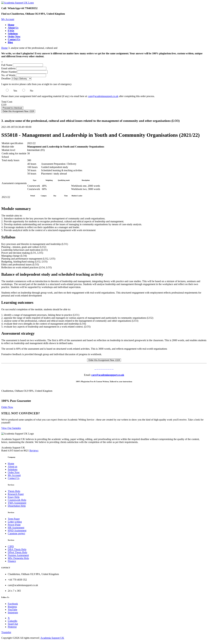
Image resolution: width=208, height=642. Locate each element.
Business (12, 606)
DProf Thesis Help (17, 552)
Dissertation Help (17, 505)
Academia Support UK (52, 637)
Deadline (6, 78)
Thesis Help (14, 491)
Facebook (13, 603)
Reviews (33, 450)
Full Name (6, 65)
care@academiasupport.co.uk (103, 96)
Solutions (12, 469)
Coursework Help (17, 500)
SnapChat (13, 623)
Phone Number (9, 71)
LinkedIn (12, 621)
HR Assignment (16, 527)
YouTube (12, 609)
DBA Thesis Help (17, 549)
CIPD (11, 546)
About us (12, 466)
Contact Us (13, 478)
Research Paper (16, 494)
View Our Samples (11, 428)
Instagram (13, 612)
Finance (12, 561)
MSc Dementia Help (18, 558)
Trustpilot (6, 632)
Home (4, 48)
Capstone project (16, 533)
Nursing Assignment (18, 555)
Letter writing (15, 521)
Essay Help (14, 497)
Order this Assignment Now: (18, 111)
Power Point (14, 524)
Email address (8, 68)
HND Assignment (17, 530)
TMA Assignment (17, 503)
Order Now (7, 407)
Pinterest (12, 626)
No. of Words (8, 75)
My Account (7, 19)
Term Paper (14, 518)
